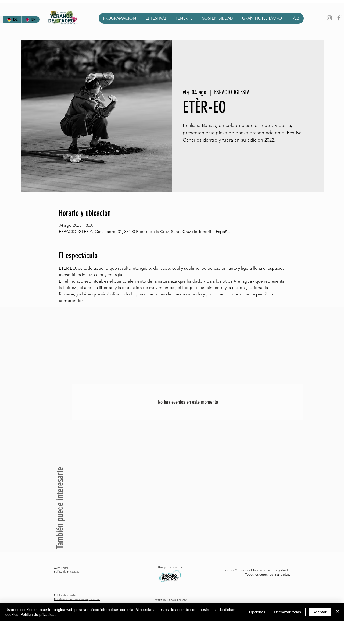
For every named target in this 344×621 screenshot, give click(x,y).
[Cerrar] (337, 612)
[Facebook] (338, 18)
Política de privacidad (38, 614)
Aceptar (320, 612)
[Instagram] (329, 18)
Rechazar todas (287, 612)
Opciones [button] (257, 612)
